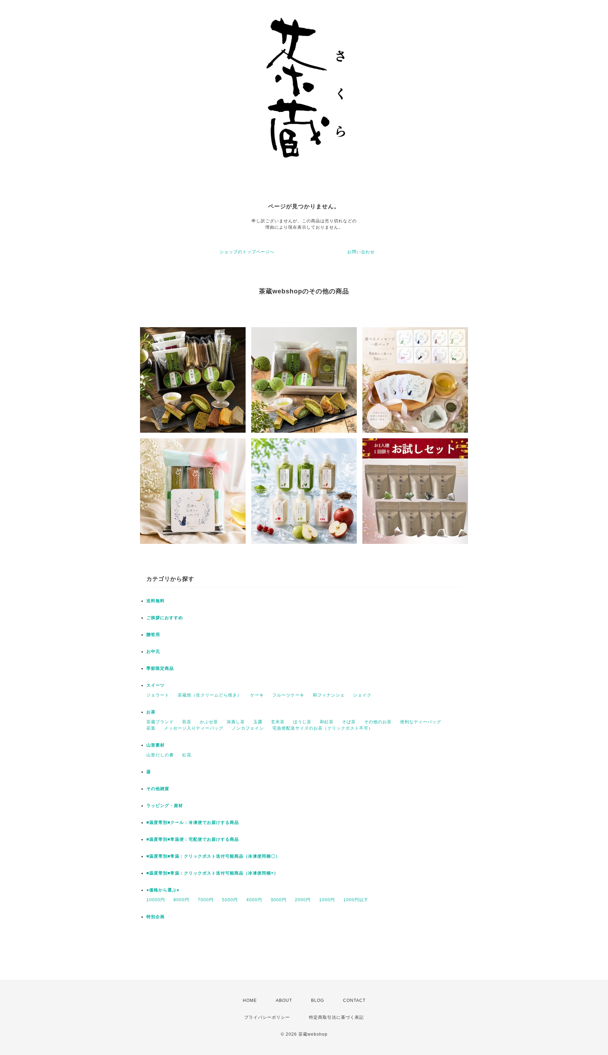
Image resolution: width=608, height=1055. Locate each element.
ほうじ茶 (302, 721)
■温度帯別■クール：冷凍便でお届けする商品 (192, 822)
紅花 (186, 754)
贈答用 (153, 634)
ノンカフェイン (248, 728)
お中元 (153, 651)
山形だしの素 (160, 754)
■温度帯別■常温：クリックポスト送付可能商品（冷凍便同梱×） (212, 873)
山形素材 (155, 745)
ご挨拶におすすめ (164, 617)
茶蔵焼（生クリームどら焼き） (210, 695)
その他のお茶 (378, 721)
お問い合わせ (361, 251)
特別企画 (155, 916)
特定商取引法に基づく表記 (336, 1017)
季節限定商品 (160, 668)
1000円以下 (355, 899)
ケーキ (257, 695)
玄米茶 (278, 721)
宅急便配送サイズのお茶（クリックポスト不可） (322, 728)
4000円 (254, 899)
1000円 (327, 899)
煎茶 (186, 721)
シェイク (362, 695)
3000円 (278, 899)
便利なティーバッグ (420, 721)
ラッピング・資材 (164, 805)
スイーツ (155, 685)
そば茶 (349, 721)
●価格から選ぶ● (162, 890)
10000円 (155, 899)
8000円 (181, 899)
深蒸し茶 (236, 721)
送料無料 (155, 600)
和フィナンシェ (329, 695)
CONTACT (354, 1000)
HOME (250, 1000)
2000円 (303, 899)
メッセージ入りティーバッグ (193, 728)
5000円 (230, 899)
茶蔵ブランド (160, 721)
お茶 (151, 712)
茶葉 (151, 728)
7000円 (206, 899)
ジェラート (157, 695)
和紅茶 (327, 721)
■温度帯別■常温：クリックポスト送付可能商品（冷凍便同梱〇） (213, 856)
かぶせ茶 (209, 721)
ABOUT (284, 1000)
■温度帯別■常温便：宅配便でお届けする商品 (192, 839)
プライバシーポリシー (267, 1017)
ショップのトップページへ (247, 251)
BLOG (317, 1000)
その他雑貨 (157, 788)
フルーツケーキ (288, 695)
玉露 (257, 721)
